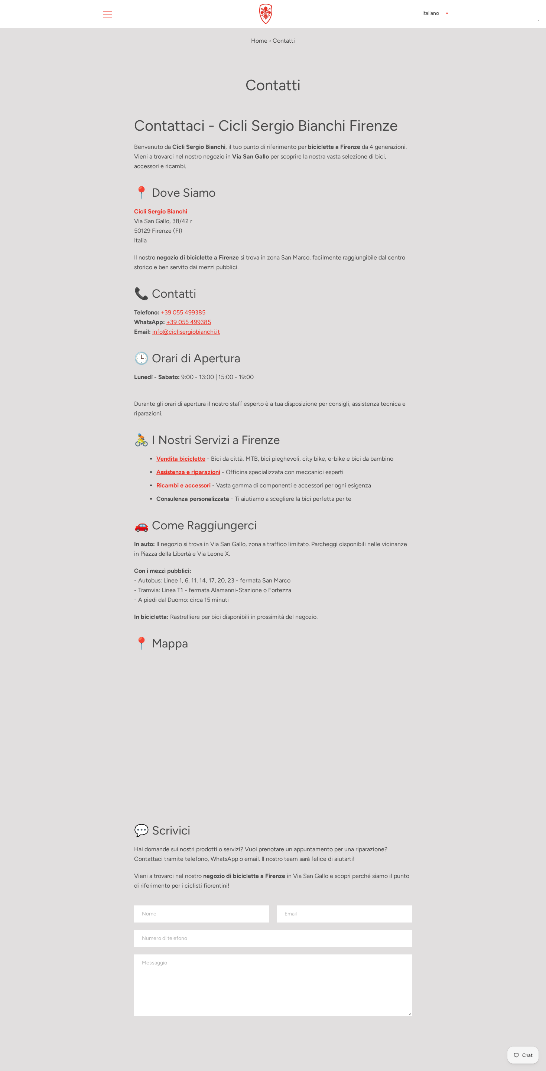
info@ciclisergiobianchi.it (186, 331)
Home (259, 40)
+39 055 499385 (183, 312)
